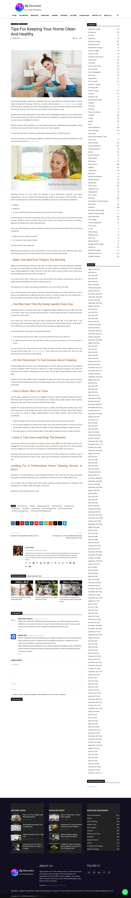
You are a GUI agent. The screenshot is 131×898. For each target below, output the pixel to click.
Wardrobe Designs (94, 250)
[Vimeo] (71, 563)
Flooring (91, 109)
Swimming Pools (93, 216)
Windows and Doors (95, 253)
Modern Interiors (93, 180)
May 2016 (91, 647)
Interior (64, 15)
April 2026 (91, 282)
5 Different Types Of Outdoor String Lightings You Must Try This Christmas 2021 (71, 846)
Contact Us (96, 15)
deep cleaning (16, 508)
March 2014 (92, 727)
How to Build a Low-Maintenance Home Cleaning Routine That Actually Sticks (70, 599)
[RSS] (60, 563)
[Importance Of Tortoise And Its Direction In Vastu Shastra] (54, 827)
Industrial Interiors (94, 149)
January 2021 (92, 475)
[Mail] (45, 563)
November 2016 (93, 629)
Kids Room (91, 161)
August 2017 (92, 601)
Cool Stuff (91, 63)
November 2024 (93, 334)
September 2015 (93, 672)
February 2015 (93, 693)
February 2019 (93, 546)
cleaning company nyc (43, 506)
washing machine (38, 351)
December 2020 (93, 478)
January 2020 (92, 512)
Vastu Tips (91, 238)
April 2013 (91, 761)
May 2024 (91, 352)
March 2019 (92, 543)
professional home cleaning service (41, 511)
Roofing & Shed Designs (96, 210)
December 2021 (93, 441)
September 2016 (93, 635)
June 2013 (91, 754)
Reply (19, 629)
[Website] (26, 566)
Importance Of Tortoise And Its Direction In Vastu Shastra (71, 826)
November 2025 (93, 297)
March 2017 (92, 616)
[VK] (41, 523)
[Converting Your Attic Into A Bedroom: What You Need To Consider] (16, 846)
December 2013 (93, 736)
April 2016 (91, 650)
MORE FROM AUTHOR (34, 576)
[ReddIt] (51, 523)
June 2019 (91, 533)
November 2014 (93, 702)
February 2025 (93, 325)
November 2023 (93, 371)
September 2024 (93, 340)
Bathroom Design (94, 41)
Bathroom (23, 15)
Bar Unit (91, 35)
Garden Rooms (92, 787)
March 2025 (92, 321)
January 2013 (92, 770)
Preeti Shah (16, 38)
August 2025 (92, 306)
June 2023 (91, 386)
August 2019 (92, 527)
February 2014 (93, 730)
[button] (117, 16)
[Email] (55, 523)
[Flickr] (30, 563)
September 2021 (93, 450)
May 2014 (91, 721)
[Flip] (36, 523)
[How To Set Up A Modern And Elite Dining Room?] (16, 817)
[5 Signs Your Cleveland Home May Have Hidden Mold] (22, 588)
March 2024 (92, 358)
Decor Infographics (94, 72)
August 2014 (92, 711)
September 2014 (93, 708)
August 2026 (92, 269)
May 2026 (91, 278)
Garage (90, 118)
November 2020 (93, 481)
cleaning (32, 506)
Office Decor (92, 186)
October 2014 (92, 705)
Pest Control (92, 195)
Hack (89, 124)
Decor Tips (91, 75)
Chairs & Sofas (93, 54)
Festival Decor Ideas (95, 100)
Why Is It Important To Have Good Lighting (70, 816)
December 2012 (93, 773)
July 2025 (91, 309)
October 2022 (92, 410)
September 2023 (93, 377)
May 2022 (91, 426)
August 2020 (92, 490)
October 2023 (92, 374)
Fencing (90, 94)
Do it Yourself (20, 21)
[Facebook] (13, 523)
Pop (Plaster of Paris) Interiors (98, 201)
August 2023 (92, 380)
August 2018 (92, 564)
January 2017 (92, 622)
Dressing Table (93, 87)
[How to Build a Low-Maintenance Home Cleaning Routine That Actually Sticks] (71, 588)
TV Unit (90, 229)
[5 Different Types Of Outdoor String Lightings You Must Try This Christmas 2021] (54, 846)
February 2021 (93, 472)
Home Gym (92, 134)
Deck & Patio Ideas (94, 66)
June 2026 (91, 275)
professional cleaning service (20, 511)
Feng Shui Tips (93, 97)
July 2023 (91, 383)
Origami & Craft (93, 189)
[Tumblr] (32, 523)
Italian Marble (92, 158)
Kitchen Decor (93, 164)
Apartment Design (94, 29)
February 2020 (93, 509)
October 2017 (92, 595)
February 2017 (93, 619)
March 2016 (92, 653)
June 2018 (91, 570)
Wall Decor (91, 247)
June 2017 (91, 607)
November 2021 (93, 444)
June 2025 (91, 312)
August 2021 (92, 453)
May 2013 (91, 757)
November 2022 (93, 407)
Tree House (92, 226)
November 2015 (93, 665)
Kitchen (73, 15)
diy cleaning (25, 508)
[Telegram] (65, 523)
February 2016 (93, 656)
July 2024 (91, 346)
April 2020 (91, 503)
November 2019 (93, 518)
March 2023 (92, 395)
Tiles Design (92, 219)
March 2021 (92, 469)
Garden (55, 15)
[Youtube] (30, 566)
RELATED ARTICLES (18, 576)
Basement (91, 38)
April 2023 (91, 392)
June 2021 (91, 460)
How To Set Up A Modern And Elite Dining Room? (33, 816)
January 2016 (92, 659)
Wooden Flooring (94, 256)
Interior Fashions (93, 155)
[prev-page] (12, 605)
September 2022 (93, 414)
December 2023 (93, 367)
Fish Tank (91, 106)
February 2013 (93, 767)
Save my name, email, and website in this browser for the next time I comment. (39, 694)
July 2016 (91, 641)
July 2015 (91, 678)
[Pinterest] (22, 523)
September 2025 (93, 303)
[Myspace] (52, 563)
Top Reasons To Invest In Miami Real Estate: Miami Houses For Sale (67, 537)
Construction (92, 60)
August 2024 (92, 343)
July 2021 (91, 457)
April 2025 (91, 318)
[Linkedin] (27, 523)
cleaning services (69, 506)
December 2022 (93, 404)
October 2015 (92, 668)
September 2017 (93, 598)
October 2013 (92, 742)
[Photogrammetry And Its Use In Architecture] (16, 827)
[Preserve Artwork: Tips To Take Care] (16, 837)
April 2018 (91, 576)
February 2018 (93, 582)
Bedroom (34, 15)
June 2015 (91, 681)
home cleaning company (65, 508)
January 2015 (92, 696)
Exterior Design (93, 91)
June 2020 (91, 496)
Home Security (93, 143)
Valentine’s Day (93, 235)
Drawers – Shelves (94, 84)
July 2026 (91, 272)
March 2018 (92, 579)
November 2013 (93, 739)
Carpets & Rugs (93, 51)
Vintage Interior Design (95, 244)
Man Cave (91, 173)
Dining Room (92, 78)
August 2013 (92, 748)
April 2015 (91, 687)
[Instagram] (38, 563)
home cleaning (35, 508)
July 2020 (91, 493)
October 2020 (92, 484)
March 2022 (92, 432)
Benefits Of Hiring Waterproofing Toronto (24, 536)
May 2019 (91, 536)
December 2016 (93, 625)
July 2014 (91, 714)
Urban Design (92, 232)
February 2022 (93, 435)
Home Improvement (95, 137)
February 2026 (93, 288)
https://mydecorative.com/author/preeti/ (36, 550)
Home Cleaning (30, 21)
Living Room (84, 15)
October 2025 (92, 300)
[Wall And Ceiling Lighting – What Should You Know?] (54, 837)
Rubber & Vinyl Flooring (96, 213)
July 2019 (91, 530)
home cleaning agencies (49, 508)
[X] (18, 523)
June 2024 (91, 349)
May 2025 (91, 315)
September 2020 (93, 487)
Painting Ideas (93, 192)
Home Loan (92, 140)
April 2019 (91, 539)
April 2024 (91, 355)
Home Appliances (94, 127)
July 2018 (91, 567)
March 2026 (92, 285)
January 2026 (92, 291)
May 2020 (91, 500)
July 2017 (91, 604)
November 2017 (93, 592)
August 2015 (92, 675)
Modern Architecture (95, 176)
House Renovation (94, 146)
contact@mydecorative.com (56, 885)
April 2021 (91, 466)
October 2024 (92, 337)
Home (14, 15)
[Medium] (49, 563)
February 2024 (93, 361)
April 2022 (91, 429)
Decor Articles (93, 69)
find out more (32, 141)
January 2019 (92, 549)
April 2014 (91, 724)
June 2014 (91, 718)
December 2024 (93, 331)
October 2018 (92, 558)
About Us (107, 15)
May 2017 (91, 610)
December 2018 (93, 552)
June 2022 (91, 423)
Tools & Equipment (94, 223)
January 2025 (92, 328)
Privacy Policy (41, 896)
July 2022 (91, 420)
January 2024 (92, 364)
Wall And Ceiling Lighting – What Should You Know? (69, 835)
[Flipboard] (34, 563)
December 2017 (93, 589)
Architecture (92, 32)
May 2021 (91, 463)
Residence (91, 207)
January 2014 (92, 733)
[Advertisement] (83, 7)
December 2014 (93, 699)
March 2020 (92, 506)
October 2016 (92, 632)
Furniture (45, 15)
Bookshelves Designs (95, 48)
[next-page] (15, 605)
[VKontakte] (74, 563)
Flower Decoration (94, 112)
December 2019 (93, 515)
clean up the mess (22, 506)
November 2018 (93, 555)
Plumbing (91, 198)
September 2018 (93, 561)
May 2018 (91, 573)
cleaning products (57, 506)
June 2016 (91, 644)
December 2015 (93, 662)
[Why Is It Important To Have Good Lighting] (54, 817)
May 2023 (91, 389)
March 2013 (92, 764)
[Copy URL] (60, 523)
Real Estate (92, 204)
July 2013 (91, 751)
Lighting (90, 167)
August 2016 (92, 638)
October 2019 (92, 521)
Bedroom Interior (94, 44)
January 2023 (92, 401)
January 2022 (92, 438)
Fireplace (91, 103)
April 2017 (91, 613)
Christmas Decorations (95, 57)
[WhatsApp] (46, 523)
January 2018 (92, 586)
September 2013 (93, 745)
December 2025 (93, 294)
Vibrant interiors (93, 241)
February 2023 (93, 398)
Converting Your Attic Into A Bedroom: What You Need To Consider (33, 846)
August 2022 (92, 417)
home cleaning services (69, 104)
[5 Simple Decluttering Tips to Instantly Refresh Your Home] (46, 588)
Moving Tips (92, 183)
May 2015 (91, 684)
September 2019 (93, 524)
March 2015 (92, 690)
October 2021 (92, 447)
